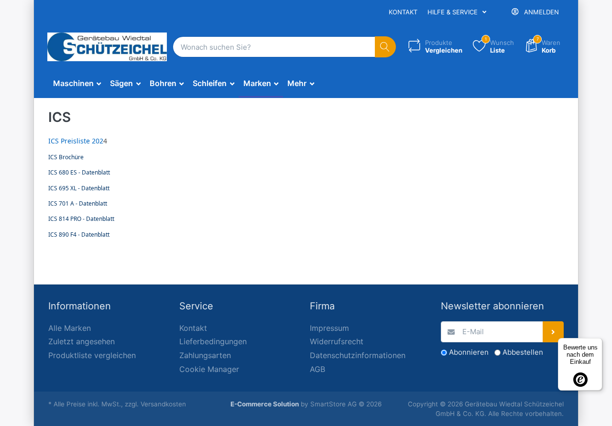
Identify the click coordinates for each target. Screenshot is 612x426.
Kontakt (403, 12)
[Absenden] (553, 332)
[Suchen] (385, 47)
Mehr (297, 83)
